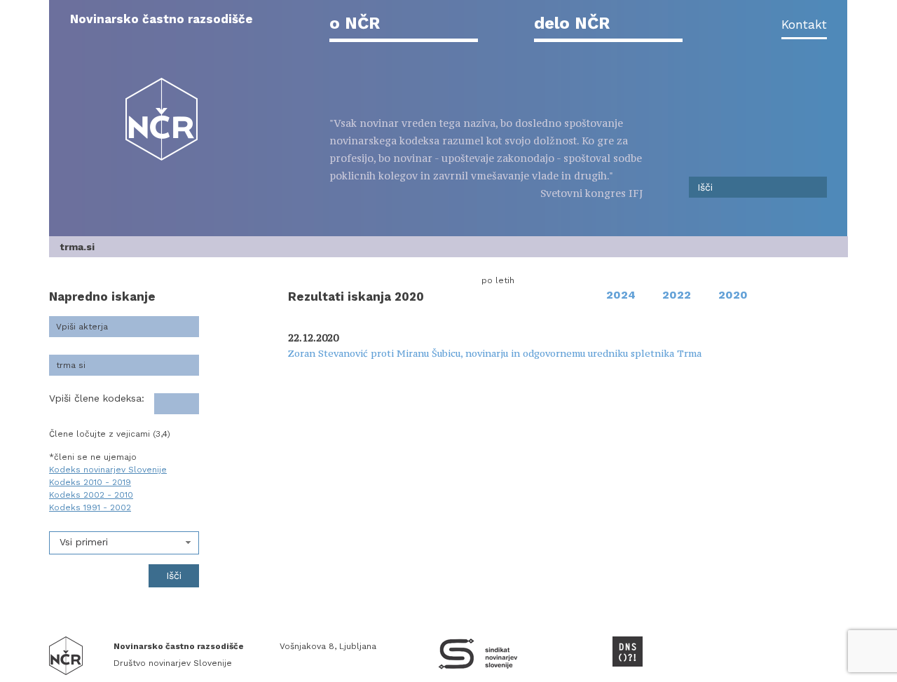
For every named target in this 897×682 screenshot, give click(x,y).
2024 (621, 294)
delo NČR (572, 23)
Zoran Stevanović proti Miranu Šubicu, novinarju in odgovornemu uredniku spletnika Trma (494, 353)
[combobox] (124, 542)
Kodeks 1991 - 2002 (90, 507)
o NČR (354, 23)
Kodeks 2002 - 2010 (91, 495)
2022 (676, 294)
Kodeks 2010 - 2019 (90, 482)
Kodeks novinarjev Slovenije (108, 470)
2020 (733, 294)
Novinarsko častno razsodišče (161, 19)
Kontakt (804, 25)
